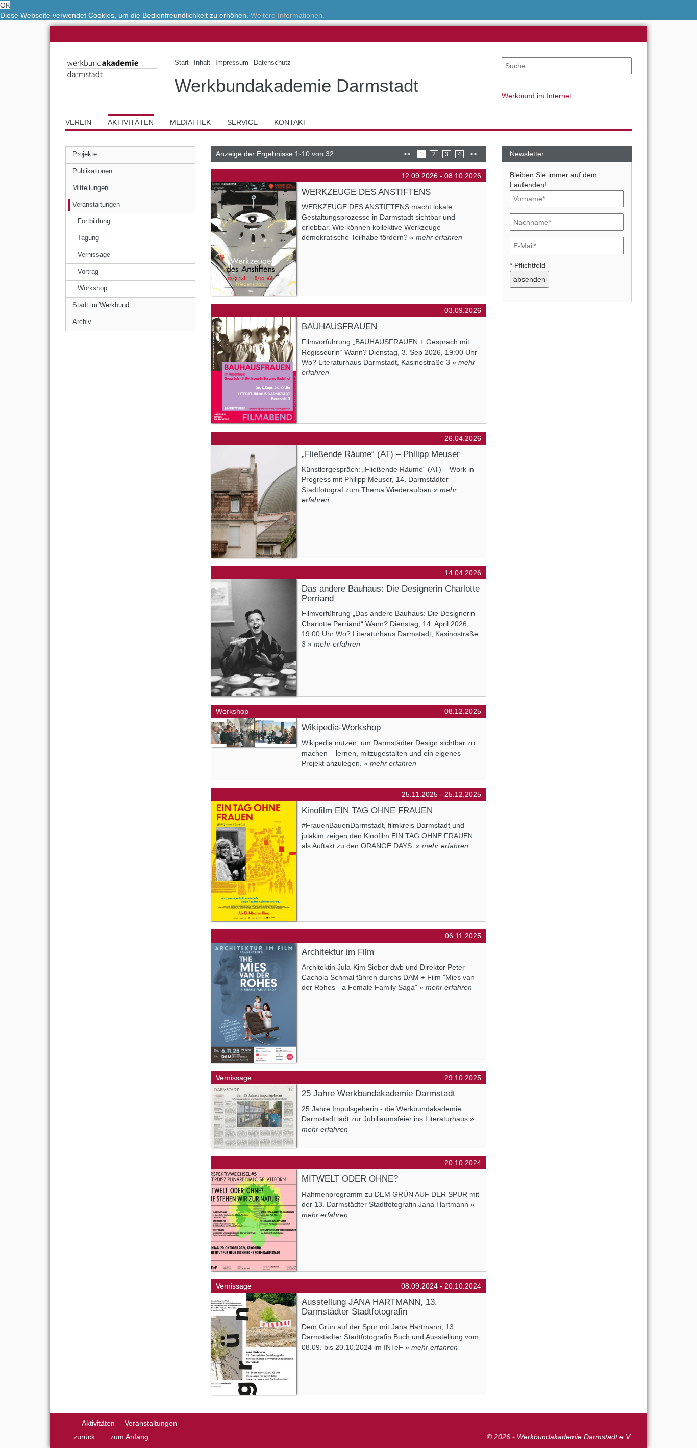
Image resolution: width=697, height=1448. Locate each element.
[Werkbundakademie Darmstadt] (112, 79)
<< (407, 154)
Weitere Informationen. (288, 15)
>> (473, 154)
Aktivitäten (98, 1423)
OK (5, 5)
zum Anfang (129, 1437)
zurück (84, 1437)
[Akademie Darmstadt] (68, 1423)
